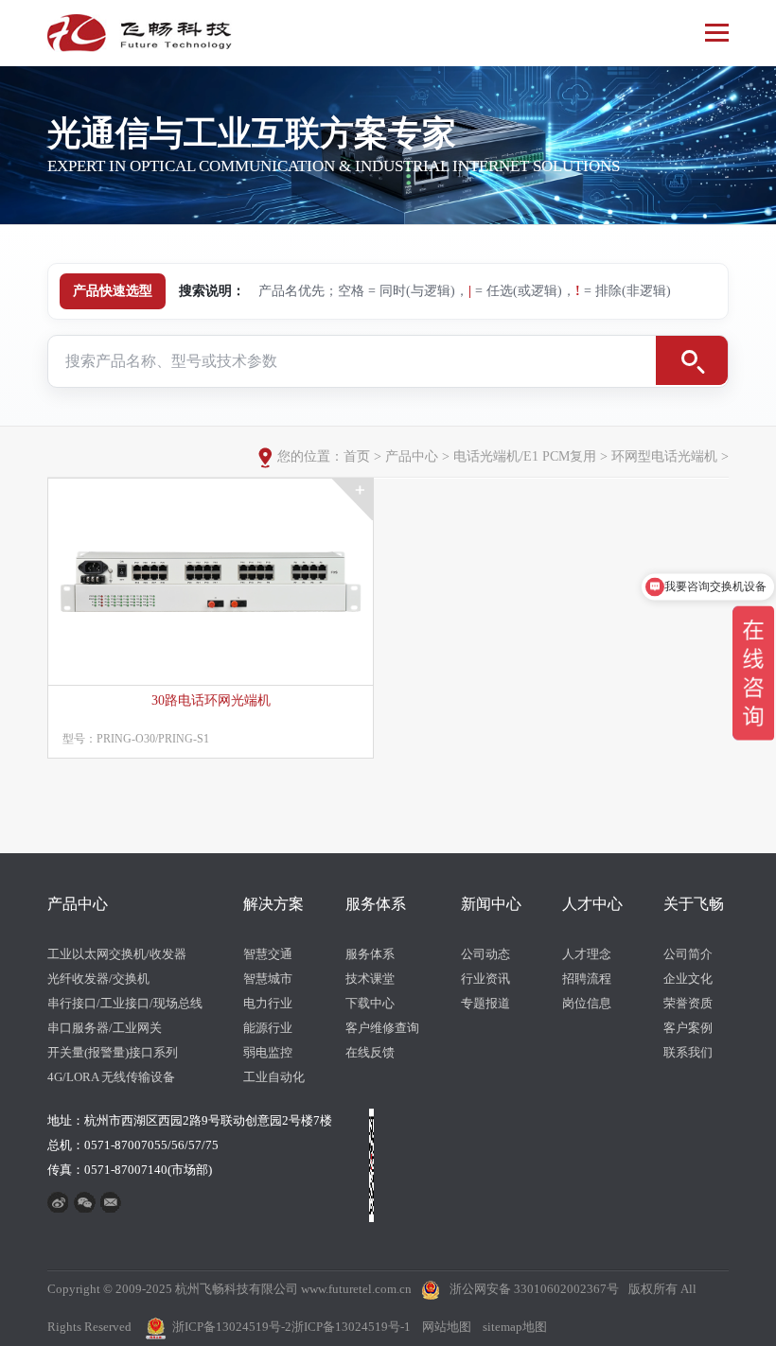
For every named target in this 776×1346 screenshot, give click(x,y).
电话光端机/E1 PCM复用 (524, 456)
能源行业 (267, 1028)
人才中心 (592, 904)
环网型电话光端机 (664, 456)
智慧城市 (267, 978)
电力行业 (267, 1003)
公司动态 (485, 954)
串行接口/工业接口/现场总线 (125, 1003)
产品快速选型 (112, 291)
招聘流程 (586, 978)
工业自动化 (274, 1077)
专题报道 (485, 1003)
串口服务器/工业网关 (104, 1028)
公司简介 (688, 954)
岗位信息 (586, 1003)
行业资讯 (485, 978)
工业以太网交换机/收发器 (116, 954)
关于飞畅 (693, 904)
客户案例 (688, 1028)
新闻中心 (491, 904)
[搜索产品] (692, 360)
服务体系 (375, 904)
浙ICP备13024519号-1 (351, 1327)
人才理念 (586, 954)
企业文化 (688, 978)
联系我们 (688, 1052)
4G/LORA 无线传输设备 (111, 1077)
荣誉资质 (688, 1003)
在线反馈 (370, 1052)
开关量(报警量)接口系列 (112, 1052)
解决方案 (273, 904)
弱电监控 (267, 1052)
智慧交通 (267, 954)
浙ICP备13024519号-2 (231, 1327)
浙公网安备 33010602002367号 (534, 1289)
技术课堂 (370, 978)
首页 (357, 456)
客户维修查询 (382, 1028)
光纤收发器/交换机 (98, 978)
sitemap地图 (515, 1327)
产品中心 (411, 456)
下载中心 (370, 1003)
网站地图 (446, 1327)
